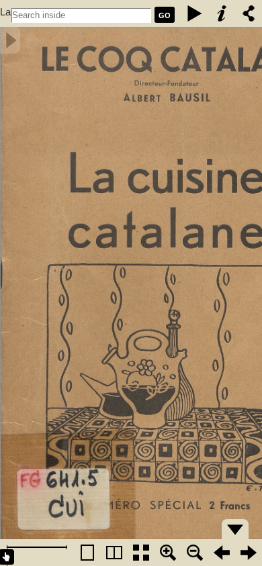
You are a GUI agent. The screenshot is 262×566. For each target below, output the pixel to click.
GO (165, 15)
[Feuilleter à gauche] (221, 552)
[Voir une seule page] (87, 552)
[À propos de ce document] (221, 13)
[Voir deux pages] (114, 552)
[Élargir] (194, 552)
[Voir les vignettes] (141, 552)
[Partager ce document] (248, 13)
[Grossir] (168, 552)
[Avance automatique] (194, 13)
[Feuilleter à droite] (248, 552)
